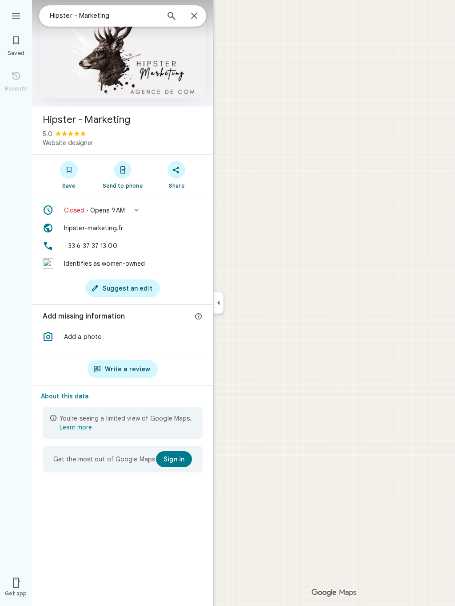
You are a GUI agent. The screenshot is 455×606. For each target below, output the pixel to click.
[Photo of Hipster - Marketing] (122, 53)
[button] (122, 210)
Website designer (68, 143)
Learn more (76, 427)
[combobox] (104, 15)
